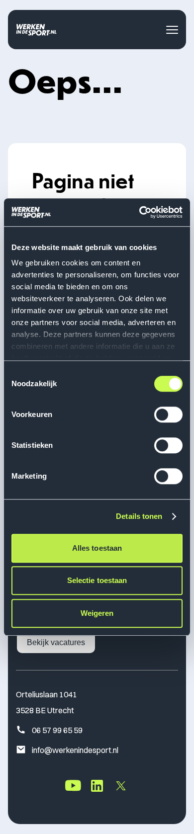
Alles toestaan (97, 548)
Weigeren (97, 613)
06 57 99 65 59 (57, 730)
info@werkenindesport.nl (75, 750)
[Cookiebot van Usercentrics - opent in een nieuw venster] (140, 212)
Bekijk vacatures (56, 642)
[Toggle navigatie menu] (172, 30)
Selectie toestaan (97, 580)
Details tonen (139, 516)
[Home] (36, 29)
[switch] (168, 414)
